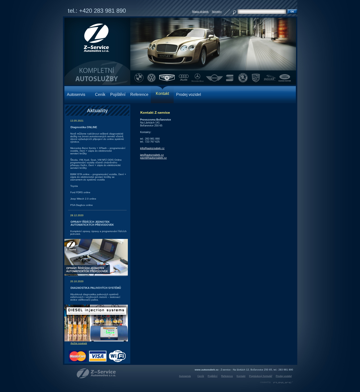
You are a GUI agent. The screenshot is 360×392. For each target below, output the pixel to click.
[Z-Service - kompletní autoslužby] (96, 373)
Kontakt (241, 376)
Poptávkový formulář (260, 376)
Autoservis (76, 94)
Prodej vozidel (188, 94)
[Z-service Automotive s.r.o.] (97, 51)
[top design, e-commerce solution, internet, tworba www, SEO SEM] (283, 382)
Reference (139, 94)
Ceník (100, 94)
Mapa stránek (200, 11)
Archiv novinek (79, 343)
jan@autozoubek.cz (152, 154)
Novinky (217, 11)
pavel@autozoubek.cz (153, 157)
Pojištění (117, 94)
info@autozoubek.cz (152, 148)
